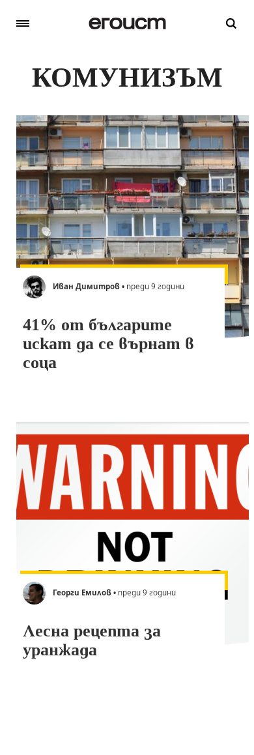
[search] (231, 23)
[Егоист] (127, 23)
